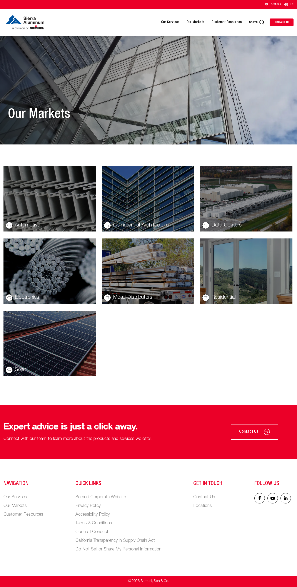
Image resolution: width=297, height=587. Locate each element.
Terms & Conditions (93, 523)
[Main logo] (24, 22)
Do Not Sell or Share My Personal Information (118, 549)
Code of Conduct (91, 532)
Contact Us (249, 432)
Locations (275, 4)
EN (292, 4)
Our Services (170, 22)
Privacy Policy (88, 506)
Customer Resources (227, 22)
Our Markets (196, 22)
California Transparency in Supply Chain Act (115, 541)
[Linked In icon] (272, 498)
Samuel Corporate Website (100, 497)
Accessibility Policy (92, 515)
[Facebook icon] (259, 498)
